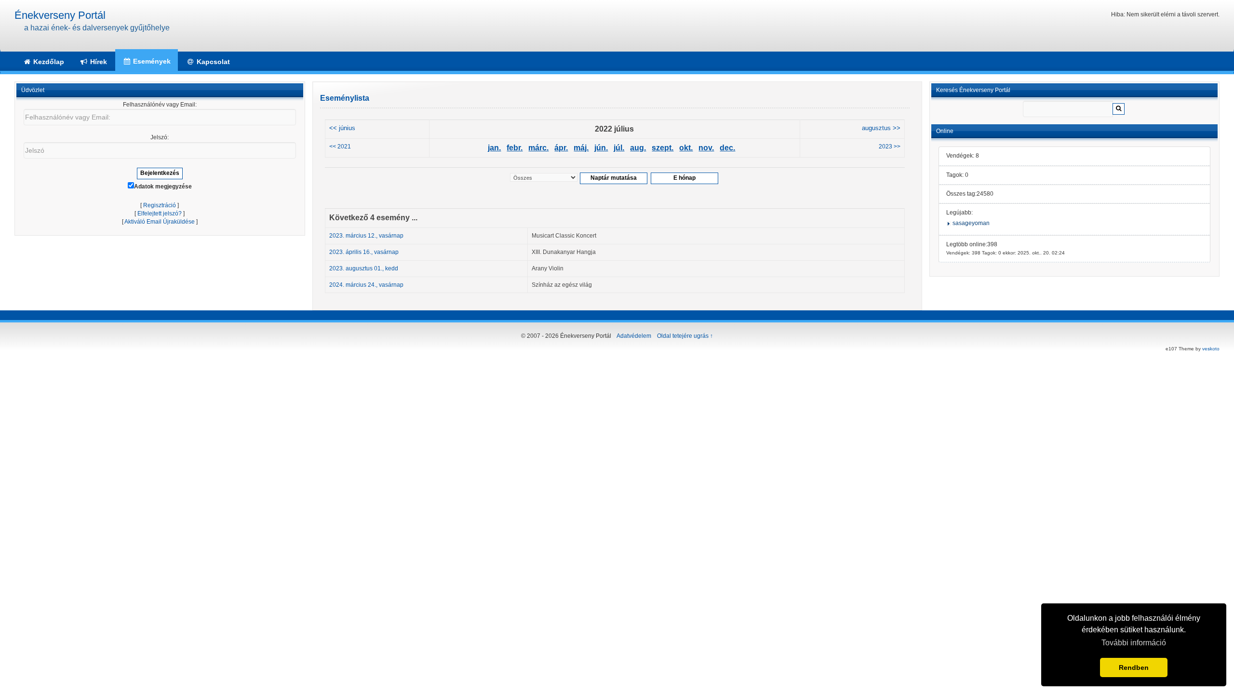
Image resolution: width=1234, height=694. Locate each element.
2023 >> (889, 146)
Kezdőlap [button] (47, 62)
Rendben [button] (1134, 667)
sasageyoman (971, 223)
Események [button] (151, 61)
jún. (601, 148)
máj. (581, 148)
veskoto (1211, 348)
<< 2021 (340, 146)
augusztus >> (881, 128)
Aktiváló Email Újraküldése (159, 221)
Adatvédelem (634, 336)
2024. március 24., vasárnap (366, 284)
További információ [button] (1133, 643)
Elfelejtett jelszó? (159, 213)
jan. (494, 148)
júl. (619, 148)
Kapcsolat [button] (212, 62)
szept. (662, 148)
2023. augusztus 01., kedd (363, 268)
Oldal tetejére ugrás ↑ (685, 336)
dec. (727, 148)
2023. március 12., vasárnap (366, 235)
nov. (706, 148)
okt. (686, 148)
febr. (515, 148)
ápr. (561, 148)
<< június (342, 128)
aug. (638, 148)
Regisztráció (159, 205)
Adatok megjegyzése (163, 186)
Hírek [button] (97, 62)
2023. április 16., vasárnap (364, 252)
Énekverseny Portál (60, 15)
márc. (538, 148)
